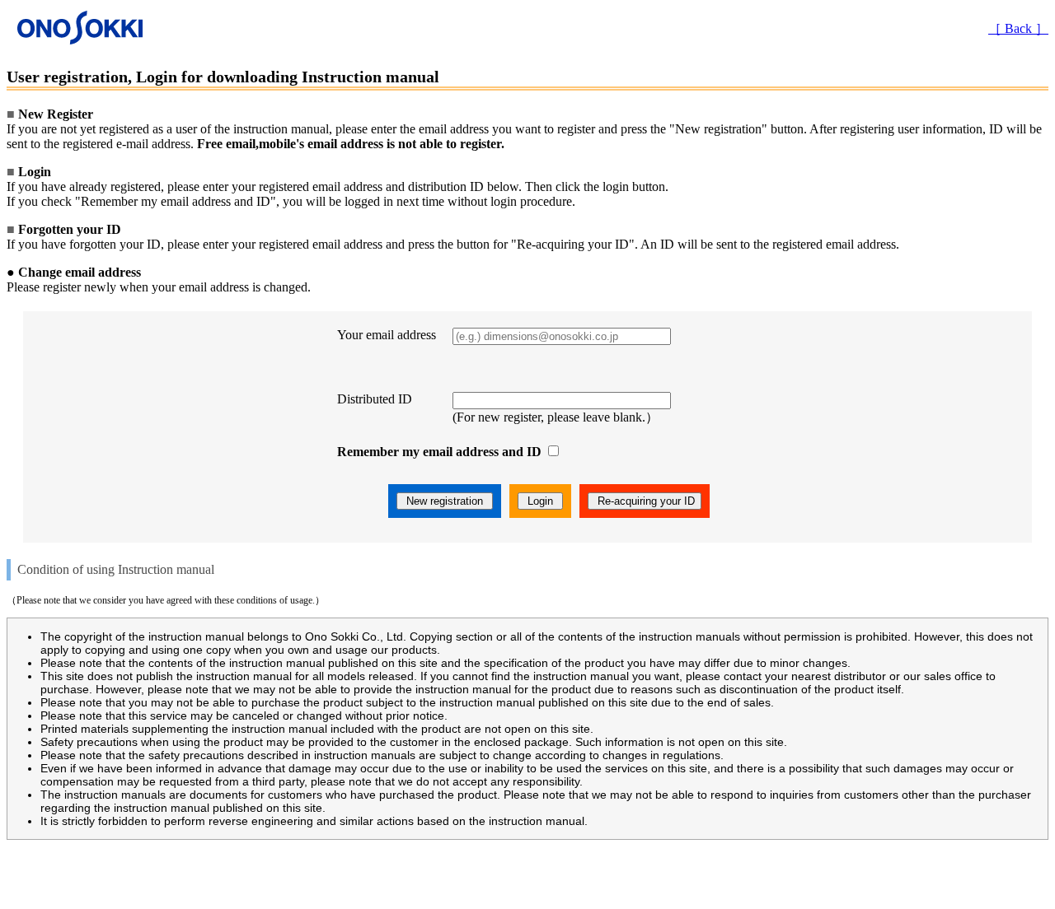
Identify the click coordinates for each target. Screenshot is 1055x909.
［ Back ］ (1018, 28)
